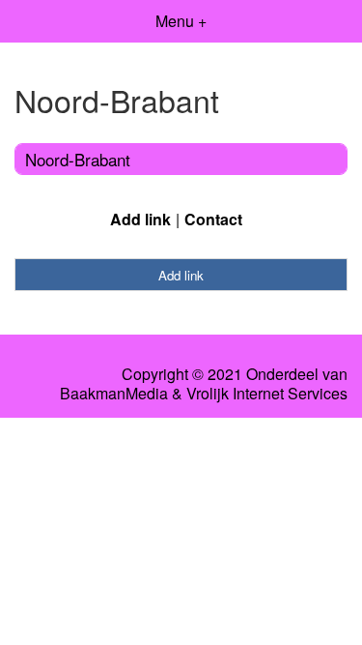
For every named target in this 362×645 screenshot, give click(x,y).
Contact (213, 219)
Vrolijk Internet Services (267, 393)
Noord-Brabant (77, 159)
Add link (140, 219)
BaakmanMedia (114, 393)
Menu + (181, 21)
